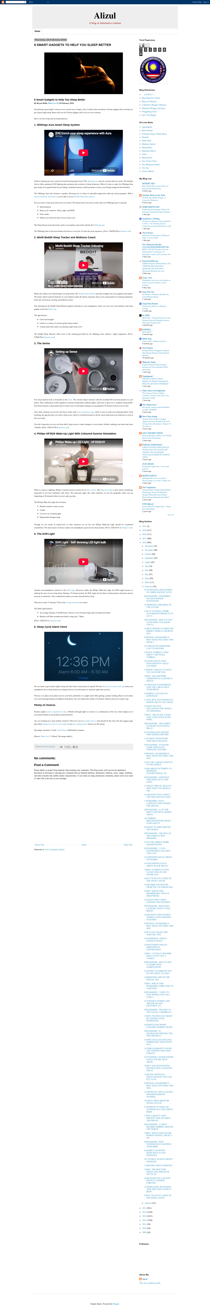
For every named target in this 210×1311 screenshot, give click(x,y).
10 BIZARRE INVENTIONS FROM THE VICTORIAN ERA (158, 886)
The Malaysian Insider (151, 164)
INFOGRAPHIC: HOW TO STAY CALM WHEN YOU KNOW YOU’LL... (158, 622)
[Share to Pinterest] (76, 746)
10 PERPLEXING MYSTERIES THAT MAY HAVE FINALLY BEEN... (157, 1189)
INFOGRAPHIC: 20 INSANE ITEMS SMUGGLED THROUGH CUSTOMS (156, 747)
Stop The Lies (148, 292)
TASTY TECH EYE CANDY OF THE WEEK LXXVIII (158, 879)
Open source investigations (153, 391)
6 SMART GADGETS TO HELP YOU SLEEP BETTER (157, 671)
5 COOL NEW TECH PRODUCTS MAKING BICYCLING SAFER (158, 701)
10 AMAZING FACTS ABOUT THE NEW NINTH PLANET (157, 796)
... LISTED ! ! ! (148, 95)
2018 (144, 534)
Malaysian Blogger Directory (153, 108)
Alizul (105, 15)
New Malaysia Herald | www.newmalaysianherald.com (155, 246)
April (147, 578)
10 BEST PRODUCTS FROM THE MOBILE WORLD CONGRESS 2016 (159, 631)
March (148, 582)
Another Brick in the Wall (153, 195)
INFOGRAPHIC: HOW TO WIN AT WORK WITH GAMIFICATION (157, 964)
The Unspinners (149, 487)
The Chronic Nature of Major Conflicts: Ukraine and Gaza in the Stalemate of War (155, 395)
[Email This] (65, 746)
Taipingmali (147, 376)
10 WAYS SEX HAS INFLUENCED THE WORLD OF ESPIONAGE (158, 708)
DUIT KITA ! (147, 332)
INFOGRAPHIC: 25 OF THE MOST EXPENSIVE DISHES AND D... (157, 812)
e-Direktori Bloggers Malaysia (154, 105)
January (148, 1203)
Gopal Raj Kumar (150, 304)
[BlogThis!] (68, 746)
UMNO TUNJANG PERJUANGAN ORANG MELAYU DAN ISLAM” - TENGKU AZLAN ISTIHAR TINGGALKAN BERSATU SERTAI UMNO (155, 452)
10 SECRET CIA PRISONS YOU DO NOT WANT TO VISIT (158, 972)
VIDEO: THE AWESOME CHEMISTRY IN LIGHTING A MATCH (158, 678)
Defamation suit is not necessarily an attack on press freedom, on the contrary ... (156, 282)
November (149, 550)
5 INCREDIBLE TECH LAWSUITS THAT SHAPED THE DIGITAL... (157, 803)
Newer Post (39, 845)
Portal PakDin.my (150, 261)
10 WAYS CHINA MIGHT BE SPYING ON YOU (156, 1102)
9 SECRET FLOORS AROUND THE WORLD (157, 828)
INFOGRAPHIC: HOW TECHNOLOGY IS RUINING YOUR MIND (157, 1144)
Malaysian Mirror (149, 151)
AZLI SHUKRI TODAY (152, 433)
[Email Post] (61, 747)
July (147, 566)
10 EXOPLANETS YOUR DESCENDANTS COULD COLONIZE (156, 663)
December (149, 546)
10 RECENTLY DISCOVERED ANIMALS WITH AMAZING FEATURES (157, 917)
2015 (144, 1208)
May (147, 574)
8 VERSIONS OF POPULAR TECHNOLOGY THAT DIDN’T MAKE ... (158, 1109)
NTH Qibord (147, 504)
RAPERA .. (147, 330)
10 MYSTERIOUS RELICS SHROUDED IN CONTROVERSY (155, 947)
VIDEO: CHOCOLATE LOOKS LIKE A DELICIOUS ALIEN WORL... (157, 717)
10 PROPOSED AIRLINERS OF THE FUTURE (157, 606)
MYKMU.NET (148, 183)
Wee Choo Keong (149, 416)
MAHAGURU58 (149, 476)
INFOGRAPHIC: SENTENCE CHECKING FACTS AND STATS (156, 779)
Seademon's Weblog (150, 219)
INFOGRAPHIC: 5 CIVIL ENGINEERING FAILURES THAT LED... (157, 850)
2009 (144, 1232)
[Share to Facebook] (74, 746)
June (147, 570)
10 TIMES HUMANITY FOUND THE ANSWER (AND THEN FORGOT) (158, 1050)
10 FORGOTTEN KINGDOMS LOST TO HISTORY (157, 647)
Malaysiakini (147, 147)
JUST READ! (148, 464)
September (149, 558)
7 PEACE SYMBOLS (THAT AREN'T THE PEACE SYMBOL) (156, 654)
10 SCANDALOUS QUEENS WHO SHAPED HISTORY (156, 733)
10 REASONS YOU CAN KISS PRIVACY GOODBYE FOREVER (157, 1180)
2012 (144, 1220)
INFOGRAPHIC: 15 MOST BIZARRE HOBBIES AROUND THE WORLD (158, 1126)
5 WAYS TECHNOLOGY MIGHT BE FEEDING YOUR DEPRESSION (158, 1018)
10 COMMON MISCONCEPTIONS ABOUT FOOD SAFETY (157, 820)
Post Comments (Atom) (54, 849)
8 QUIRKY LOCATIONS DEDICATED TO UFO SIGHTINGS (155, 1152)
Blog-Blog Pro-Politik (151, 98)
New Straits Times (149, 161)
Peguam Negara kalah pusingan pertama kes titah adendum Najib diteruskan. (155, 367)
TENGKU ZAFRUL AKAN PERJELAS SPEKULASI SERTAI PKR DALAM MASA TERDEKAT (155, 381)
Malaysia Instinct (149, 144)
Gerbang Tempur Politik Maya (154, 134)
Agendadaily (147, 127)
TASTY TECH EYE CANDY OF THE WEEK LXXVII (158, 1196)
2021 (144, 526)
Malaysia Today (149, 362)
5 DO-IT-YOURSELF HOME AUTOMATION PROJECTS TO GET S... (158, 613)
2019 (144, 530)
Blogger (116, 1304)
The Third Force (149, 405)
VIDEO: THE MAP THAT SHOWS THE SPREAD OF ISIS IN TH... (156, 1171)
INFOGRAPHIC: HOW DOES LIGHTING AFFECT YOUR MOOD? (157, 908)
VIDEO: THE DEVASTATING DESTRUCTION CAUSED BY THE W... (158, 1068)
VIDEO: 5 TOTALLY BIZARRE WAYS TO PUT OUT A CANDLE (157, 955)
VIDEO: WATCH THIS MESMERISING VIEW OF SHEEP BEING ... (156, 893)
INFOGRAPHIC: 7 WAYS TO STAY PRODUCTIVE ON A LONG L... (157, 994)
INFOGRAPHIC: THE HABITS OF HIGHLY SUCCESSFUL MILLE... (157, 726)
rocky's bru (147, 278)
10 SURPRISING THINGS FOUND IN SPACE (155, 939)
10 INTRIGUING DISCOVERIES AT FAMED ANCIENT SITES (158, 591)
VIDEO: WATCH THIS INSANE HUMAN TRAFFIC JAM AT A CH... (158, 1135)
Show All (171, 515)
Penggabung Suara (149, 112)
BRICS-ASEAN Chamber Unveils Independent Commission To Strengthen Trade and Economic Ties (156, 251)
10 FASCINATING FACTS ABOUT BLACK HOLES (156, 864)
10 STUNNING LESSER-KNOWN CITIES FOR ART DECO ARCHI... (158, 1059)
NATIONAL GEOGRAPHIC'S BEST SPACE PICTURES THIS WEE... (158, 756)
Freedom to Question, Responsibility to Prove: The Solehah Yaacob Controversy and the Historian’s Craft (156, 223)
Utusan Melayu (148, 171)
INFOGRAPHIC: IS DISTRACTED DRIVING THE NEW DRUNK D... (158, 1033)
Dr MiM (145, 315)
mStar (144, 154)
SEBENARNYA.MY (151, 207)
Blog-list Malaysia (149, 101)
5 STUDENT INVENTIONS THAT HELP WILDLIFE (156, 740)
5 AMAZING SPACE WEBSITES (158, 1165)
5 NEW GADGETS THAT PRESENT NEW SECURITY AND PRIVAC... (157, 1118)
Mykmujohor (147, 158)
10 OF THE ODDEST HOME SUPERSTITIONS (156, 843)
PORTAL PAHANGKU (152, 445)
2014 (144, 1212)
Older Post (128, 845)
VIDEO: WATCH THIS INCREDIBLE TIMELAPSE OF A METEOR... (158, 986)
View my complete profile (149, 1283)
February (149, 586)
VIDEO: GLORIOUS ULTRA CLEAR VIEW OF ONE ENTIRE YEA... (156, 872)
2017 (144, 538)
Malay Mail (146, 141)
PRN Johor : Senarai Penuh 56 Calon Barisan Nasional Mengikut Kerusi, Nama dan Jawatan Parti (156, 320)
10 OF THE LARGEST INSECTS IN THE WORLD (158, 763)
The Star (145, 168)
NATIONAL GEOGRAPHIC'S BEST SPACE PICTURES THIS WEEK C (158, 639)
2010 (144, 1228)
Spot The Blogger (149, 115)
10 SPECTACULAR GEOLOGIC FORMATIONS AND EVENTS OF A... (158, 1042)
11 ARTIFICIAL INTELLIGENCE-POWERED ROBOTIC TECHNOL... (159, 1094)
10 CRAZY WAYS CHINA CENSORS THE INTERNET (157, 901)
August (148, 562)
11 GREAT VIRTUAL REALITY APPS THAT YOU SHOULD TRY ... (157, 788)
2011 (144, 1224)
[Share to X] (71, 746)
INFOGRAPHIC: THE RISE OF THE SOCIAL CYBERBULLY (158, 1011)
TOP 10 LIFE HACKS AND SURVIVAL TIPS (156, 933)
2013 (144, 1216)
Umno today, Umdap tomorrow (154, 341)
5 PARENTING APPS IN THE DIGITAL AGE (157, 978)
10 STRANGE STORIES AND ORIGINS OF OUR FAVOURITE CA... (157, 1003)
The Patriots (147, 233)
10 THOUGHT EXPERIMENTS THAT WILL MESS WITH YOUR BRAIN (157, 687)
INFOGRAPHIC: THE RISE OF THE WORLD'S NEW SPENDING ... (157, 835)
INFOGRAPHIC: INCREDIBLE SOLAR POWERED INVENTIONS (157, 598)
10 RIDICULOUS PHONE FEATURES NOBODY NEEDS (158, 1026)
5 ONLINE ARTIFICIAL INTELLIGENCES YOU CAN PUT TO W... (158, 1076)
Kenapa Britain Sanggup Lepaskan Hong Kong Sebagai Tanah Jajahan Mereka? (155, 353)
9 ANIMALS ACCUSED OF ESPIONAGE (156, 694)
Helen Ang (146, 339)
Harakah (145, 137)
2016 (144, 542)
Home (37, 31)
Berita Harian (147, 130)
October (148, 554)
